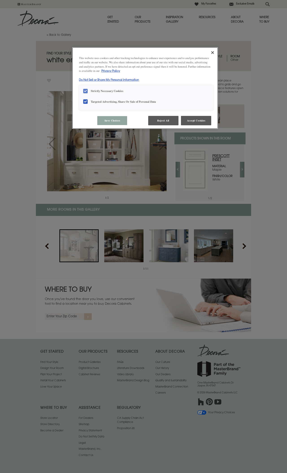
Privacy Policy (110, 71)
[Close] (212, 53)
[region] (145, 88)
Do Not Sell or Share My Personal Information (109, 80)
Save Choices (112, 120)
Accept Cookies (196, 120)
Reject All (163, 120)
